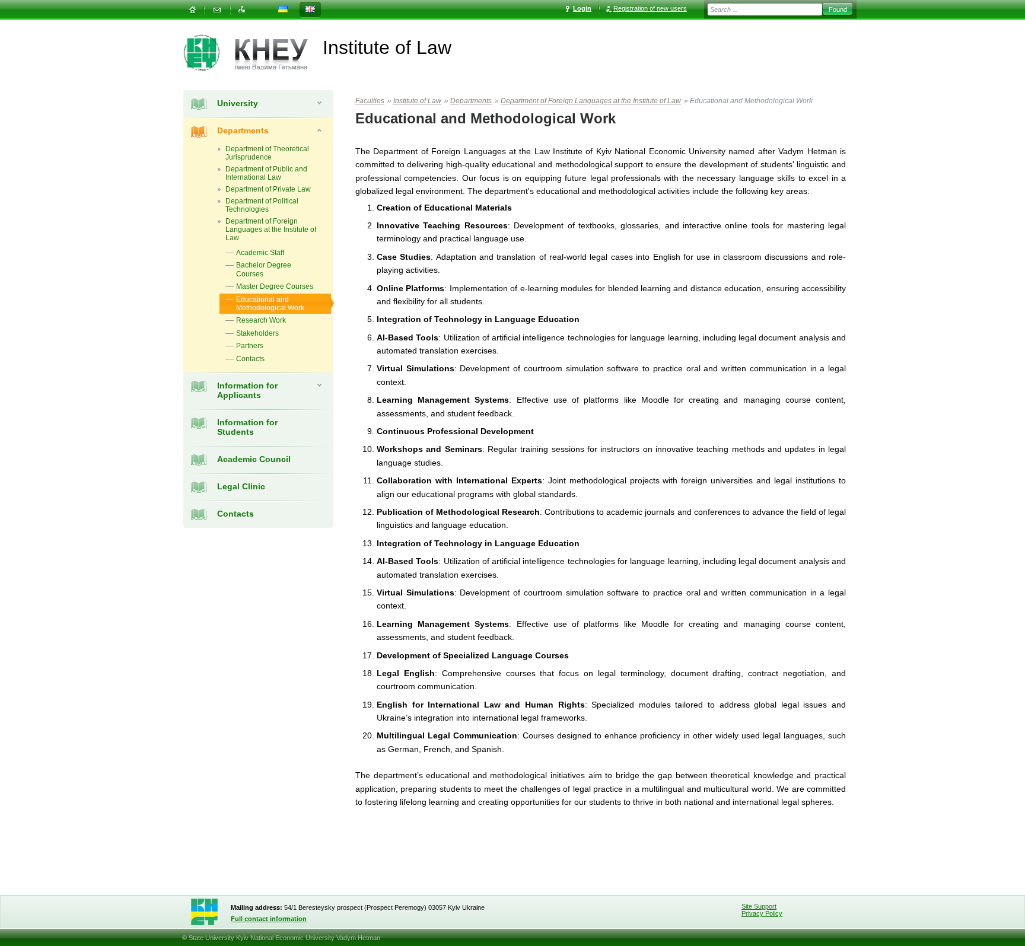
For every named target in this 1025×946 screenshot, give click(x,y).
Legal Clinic (241, 486)
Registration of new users (650, 8)
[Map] (242, 10)
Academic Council (254, 459)
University (237, 103)
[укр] (283, 10)
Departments (243, 130)
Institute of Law (417, 101)
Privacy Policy (761, 913)
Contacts (235, 513)
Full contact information (269, 918)
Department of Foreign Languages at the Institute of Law (591, 101)
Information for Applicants (247, 390)
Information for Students (247, 427)
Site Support (758, 906)
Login (582, 8)
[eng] (310, 10)
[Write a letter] (217, 10)
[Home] (192, 10)
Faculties (369, 101)
